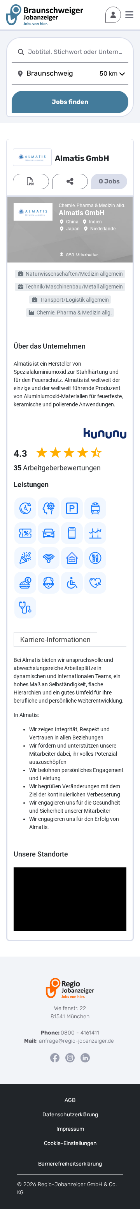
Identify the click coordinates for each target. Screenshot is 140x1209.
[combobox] (76, 52)
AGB (70, 1100)
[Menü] (129, 14)
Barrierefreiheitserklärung (70, 1164)
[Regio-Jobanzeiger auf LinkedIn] (85, 1057)
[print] (31, 181)
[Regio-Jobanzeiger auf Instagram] (70, 1057)
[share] (70, 181)
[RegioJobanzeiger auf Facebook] (55, 1057)
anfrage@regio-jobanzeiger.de (76, 1041)
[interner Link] (44, 14)
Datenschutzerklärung (70, 1114)
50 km (108, 73)
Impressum (70, 1129)
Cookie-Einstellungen (70, 1143)
